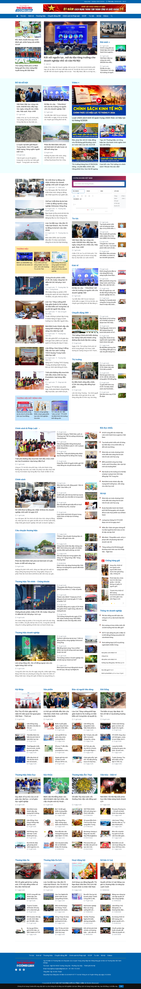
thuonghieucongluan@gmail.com (57, 969)
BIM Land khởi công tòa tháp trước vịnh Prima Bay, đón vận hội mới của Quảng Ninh (114, 464)
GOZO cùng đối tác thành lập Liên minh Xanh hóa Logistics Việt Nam (114, 435)
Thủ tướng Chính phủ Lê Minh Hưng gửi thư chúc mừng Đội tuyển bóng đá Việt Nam (26, 68)
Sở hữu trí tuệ (106, 860)
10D (78, 196)
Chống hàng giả (112, 560)
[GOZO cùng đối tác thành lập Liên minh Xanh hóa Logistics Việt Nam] (121, 48)
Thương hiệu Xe (22, 860)
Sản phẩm (48, 689)
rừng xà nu (105, 656)
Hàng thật (87, 1)
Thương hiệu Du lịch (53, 860)
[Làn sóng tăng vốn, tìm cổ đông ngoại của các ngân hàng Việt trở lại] (35, 648)
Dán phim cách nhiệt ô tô (109, 652)
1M (82, 196)
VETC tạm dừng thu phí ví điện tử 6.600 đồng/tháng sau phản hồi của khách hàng (113, 635)
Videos (105, 16)
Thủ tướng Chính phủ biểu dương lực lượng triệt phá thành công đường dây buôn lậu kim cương (85, 337)
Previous (101, 30)
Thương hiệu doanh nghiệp (27, 632)
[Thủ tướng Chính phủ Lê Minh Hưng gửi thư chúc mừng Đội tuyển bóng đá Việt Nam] (28, 55)
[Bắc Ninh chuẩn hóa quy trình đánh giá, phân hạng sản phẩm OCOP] (28, 29)
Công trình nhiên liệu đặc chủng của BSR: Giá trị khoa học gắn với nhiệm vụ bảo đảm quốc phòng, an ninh (69, 548)
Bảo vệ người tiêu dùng (82, 689)
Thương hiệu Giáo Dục (25, 775)
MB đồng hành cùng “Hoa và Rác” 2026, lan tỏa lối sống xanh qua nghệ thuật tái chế (70, 650)
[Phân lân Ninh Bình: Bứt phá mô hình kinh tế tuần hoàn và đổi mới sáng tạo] (56, 134)
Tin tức (23, 16)
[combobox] (99, 184)
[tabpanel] (28, 104)
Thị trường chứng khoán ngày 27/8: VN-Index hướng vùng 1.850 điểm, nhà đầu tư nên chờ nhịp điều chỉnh (69, 619)
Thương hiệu (41, 16)
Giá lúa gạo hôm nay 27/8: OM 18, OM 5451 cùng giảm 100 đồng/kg (108, 377)
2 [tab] (114, 603)
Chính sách (61, 187)
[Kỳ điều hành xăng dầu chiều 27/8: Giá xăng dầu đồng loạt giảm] (85, 371)
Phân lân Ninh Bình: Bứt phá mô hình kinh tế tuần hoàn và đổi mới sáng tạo (55, 147)
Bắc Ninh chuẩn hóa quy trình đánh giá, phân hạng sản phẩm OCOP (27, 42)
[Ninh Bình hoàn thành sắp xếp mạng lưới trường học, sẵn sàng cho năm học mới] (29, 334)
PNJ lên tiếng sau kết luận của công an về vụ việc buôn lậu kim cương (113, 618)
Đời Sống (104, 689)
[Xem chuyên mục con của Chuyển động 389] (90, 313)
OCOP (84, 16)
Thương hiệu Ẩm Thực (82, 775)
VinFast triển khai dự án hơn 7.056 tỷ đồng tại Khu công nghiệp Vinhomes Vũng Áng (56, 203)
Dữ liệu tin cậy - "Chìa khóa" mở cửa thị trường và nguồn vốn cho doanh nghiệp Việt (107, 72)
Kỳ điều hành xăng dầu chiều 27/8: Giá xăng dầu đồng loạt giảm (83, 384)
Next (125, 30)
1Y (92, 196)
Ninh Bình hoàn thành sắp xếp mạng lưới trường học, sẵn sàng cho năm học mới (57, 328)
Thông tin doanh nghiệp (111, 610)
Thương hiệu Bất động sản (29, 398)
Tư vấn (91, 16)
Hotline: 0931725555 (98, 1)
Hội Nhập (19, 689)
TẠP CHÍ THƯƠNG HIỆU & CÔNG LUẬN (69, 983)
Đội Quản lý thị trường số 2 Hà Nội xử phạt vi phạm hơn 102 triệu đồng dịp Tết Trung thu (114, 474)
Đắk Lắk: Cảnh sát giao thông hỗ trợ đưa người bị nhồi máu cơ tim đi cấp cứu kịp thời (113, 530)
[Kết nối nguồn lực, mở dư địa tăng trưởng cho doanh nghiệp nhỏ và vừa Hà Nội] (70, 38)
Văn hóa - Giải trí (108, 775)
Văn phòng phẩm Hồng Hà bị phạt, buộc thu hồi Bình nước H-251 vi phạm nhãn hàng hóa (70, 446)
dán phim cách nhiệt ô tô (109, 659)
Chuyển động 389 (54, 16)
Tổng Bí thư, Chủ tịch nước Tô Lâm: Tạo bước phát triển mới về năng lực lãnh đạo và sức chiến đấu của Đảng (108, 248)
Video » (75, 82)
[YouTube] (20, 970)
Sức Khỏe (48, 775)
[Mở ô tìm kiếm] (111, 16)
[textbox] (99, 183)
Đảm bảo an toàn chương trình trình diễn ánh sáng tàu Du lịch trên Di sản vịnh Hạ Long (113, 454)
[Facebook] (16, 970)
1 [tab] (112, 603)
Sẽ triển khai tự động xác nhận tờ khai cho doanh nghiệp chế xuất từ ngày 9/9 (56, 182)
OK (121, 986)
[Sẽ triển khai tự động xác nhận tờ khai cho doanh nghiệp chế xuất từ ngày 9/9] (29, 188)
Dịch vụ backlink (107, 673)
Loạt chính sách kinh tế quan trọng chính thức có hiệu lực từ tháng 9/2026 (69, 516)
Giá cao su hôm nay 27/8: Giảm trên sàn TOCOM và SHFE (107, 367)
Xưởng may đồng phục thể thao (111, 663)
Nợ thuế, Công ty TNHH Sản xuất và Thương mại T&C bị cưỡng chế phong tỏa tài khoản (70, 436)
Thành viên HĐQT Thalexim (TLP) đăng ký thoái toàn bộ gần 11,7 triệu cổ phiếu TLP (69, 599)
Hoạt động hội (78, 860)
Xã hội (99, 16)
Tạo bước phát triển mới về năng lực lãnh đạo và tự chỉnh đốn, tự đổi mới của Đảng (113, 444)
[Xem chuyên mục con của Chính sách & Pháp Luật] (39, 428)
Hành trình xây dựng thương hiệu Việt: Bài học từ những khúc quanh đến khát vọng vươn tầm (70, 567)
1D (74, 196)
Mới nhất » (105, 42)
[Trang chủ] (17, 16)
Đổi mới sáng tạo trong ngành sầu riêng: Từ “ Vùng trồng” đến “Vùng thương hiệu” (69, 558)
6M (89, 196)
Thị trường (77, 359)
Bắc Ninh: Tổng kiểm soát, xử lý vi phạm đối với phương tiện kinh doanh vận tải (113, 539)
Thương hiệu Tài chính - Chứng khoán (56, 288)
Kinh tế (31, 16)
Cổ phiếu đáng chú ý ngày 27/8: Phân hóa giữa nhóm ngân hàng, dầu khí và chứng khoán (70, 609)
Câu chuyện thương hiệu (26, 530)
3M (85, 196)
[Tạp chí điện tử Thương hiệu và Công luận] (25, 963)
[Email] (24, 970)
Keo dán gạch (106, 670)
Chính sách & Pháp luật (71, 16)
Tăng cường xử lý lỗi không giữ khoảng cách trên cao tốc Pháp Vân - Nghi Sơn (113, 549)
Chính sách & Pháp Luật (26, 428)
